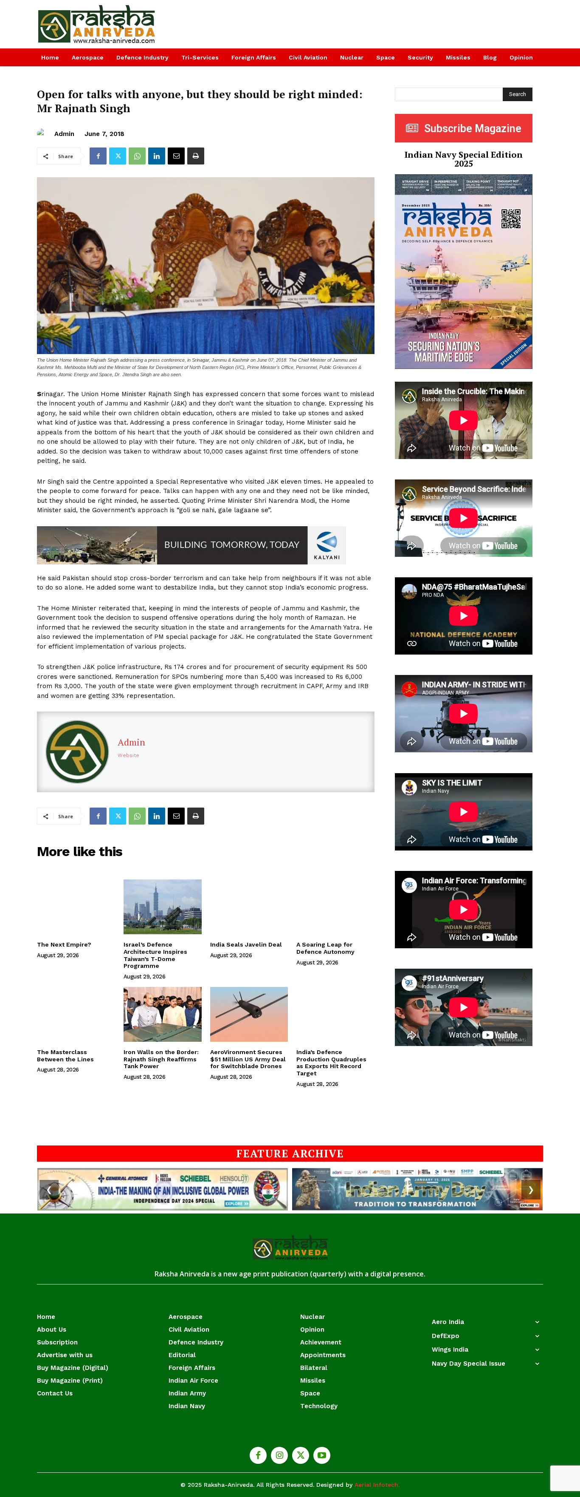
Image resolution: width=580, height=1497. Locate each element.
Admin (64, 134)
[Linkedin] (156, 155)
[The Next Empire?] (76, 906)
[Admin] (43, 133)
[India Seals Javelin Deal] (249, 906)
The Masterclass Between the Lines (65, 1056)
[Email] (176, 155)
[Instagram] (279, 1455)
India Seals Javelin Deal (246, 944)
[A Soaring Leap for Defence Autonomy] (335, 906)
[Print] (195, 155)
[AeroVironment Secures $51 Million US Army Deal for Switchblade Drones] (249, 1014)
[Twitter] (117, 155)
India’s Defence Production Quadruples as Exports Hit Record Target (331, 1063)
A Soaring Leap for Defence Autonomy (325, 948)
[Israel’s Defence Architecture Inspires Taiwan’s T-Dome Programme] (163, 906)
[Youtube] (321, 1455)
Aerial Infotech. (377, 1484)
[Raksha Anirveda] (97, 24)
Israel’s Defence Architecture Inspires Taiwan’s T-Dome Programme (155, 955)
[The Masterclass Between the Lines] (76, 1014)
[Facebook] (98, 155)
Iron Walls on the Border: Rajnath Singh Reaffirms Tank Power (161, 1059)
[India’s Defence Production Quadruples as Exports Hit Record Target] (335, 1014)
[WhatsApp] (137, 155)
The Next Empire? (64, 944)
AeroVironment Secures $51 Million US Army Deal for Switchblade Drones (248, 1059)
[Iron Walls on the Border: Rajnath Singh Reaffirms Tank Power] (163, 1014)
